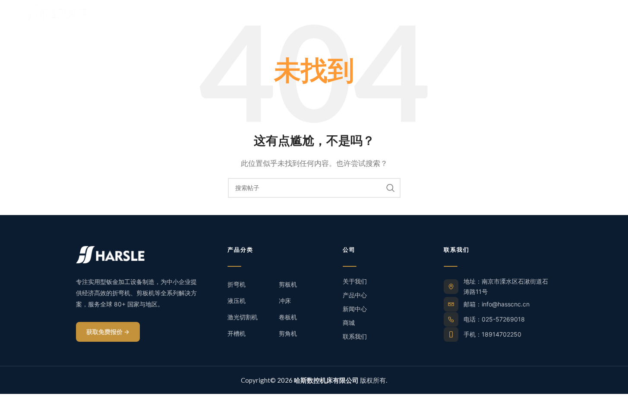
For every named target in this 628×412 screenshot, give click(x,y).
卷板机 (288, 317)
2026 (317, 380)
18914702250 (501, 334)
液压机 (236, 300)
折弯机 (236, 284)
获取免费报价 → (107, 331)
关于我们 (355, 281)
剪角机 (288, 333)
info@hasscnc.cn (506, 304)
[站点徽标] (54, 12)
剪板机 (288, 284)
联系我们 (355, 336)
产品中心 (355, 295)
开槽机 (236, 333)
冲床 (285, 300)
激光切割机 (242, 317)
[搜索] (391, 188)
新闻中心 (355, 308)
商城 (349, 322)
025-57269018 (503, 319)
